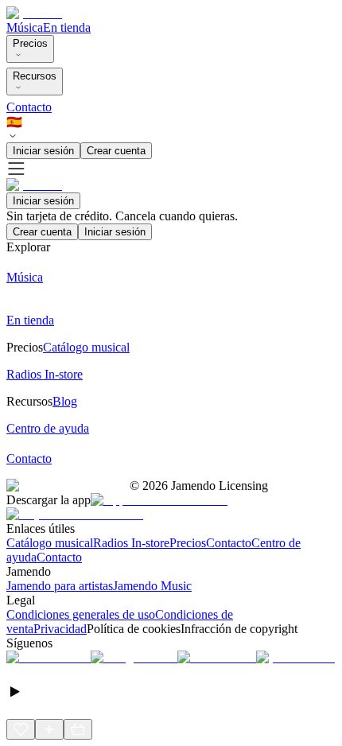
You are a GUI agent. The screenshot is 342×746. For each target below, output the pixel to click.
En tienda (67, 27)
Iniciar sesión (43, 151)
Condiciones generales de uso (80, 614)
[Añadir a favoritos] (20, 729)
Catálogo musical (49, 543)
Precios (30, 43)
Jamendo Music (152, 586)
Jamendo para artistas (59, 586)
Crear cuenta (116, 151)
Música (24, 27)
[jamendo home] (34, 13)
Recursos (34, 76)
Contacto (29, 107)
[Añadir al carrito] (78, 729)
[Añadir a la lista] (49, 729)
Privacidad (60, 628)
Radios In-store (131, 543)
